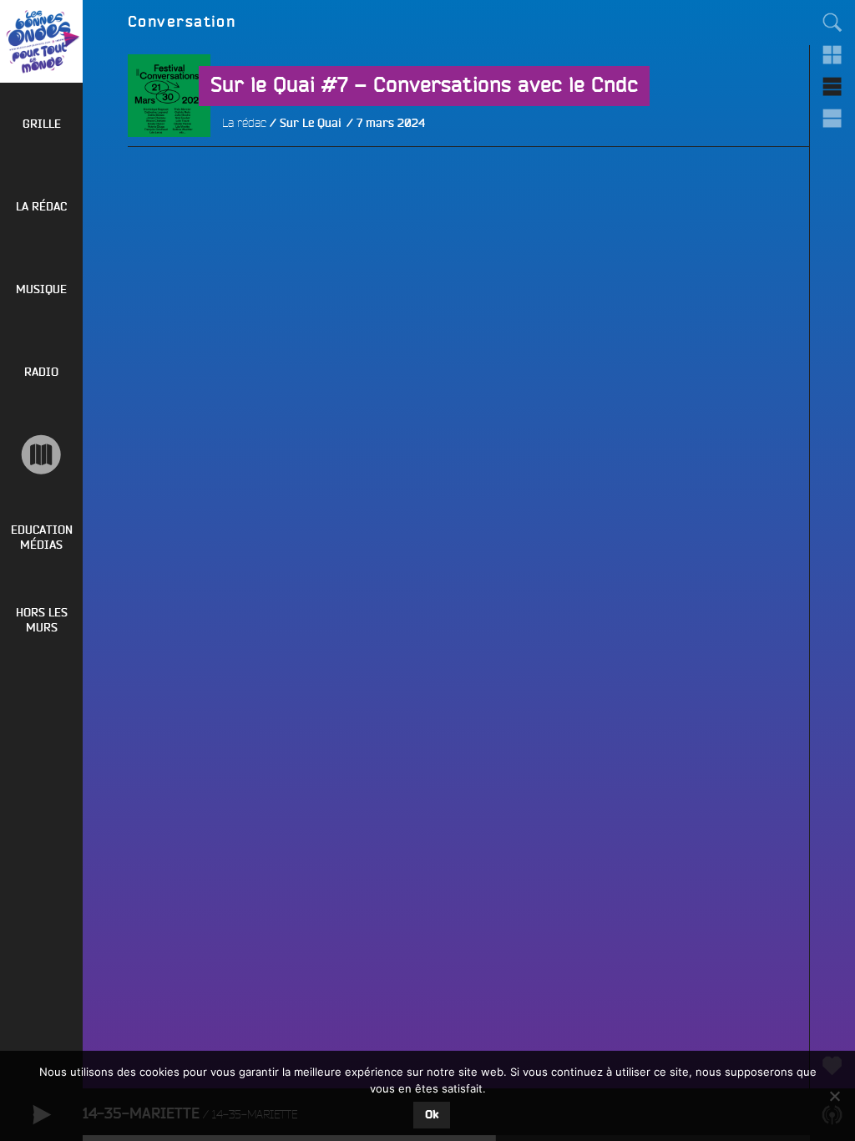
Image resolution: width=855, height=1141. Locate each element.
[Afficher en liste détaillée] (832, 118)
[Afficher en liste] (832, 86)
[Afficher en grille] (832, 54)
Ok (431, 1115)
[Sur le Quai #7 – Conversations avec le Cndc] (169, 178)
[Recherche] (832, 22)
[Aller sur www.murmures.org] (41, 454)
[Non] (834, 1096)
